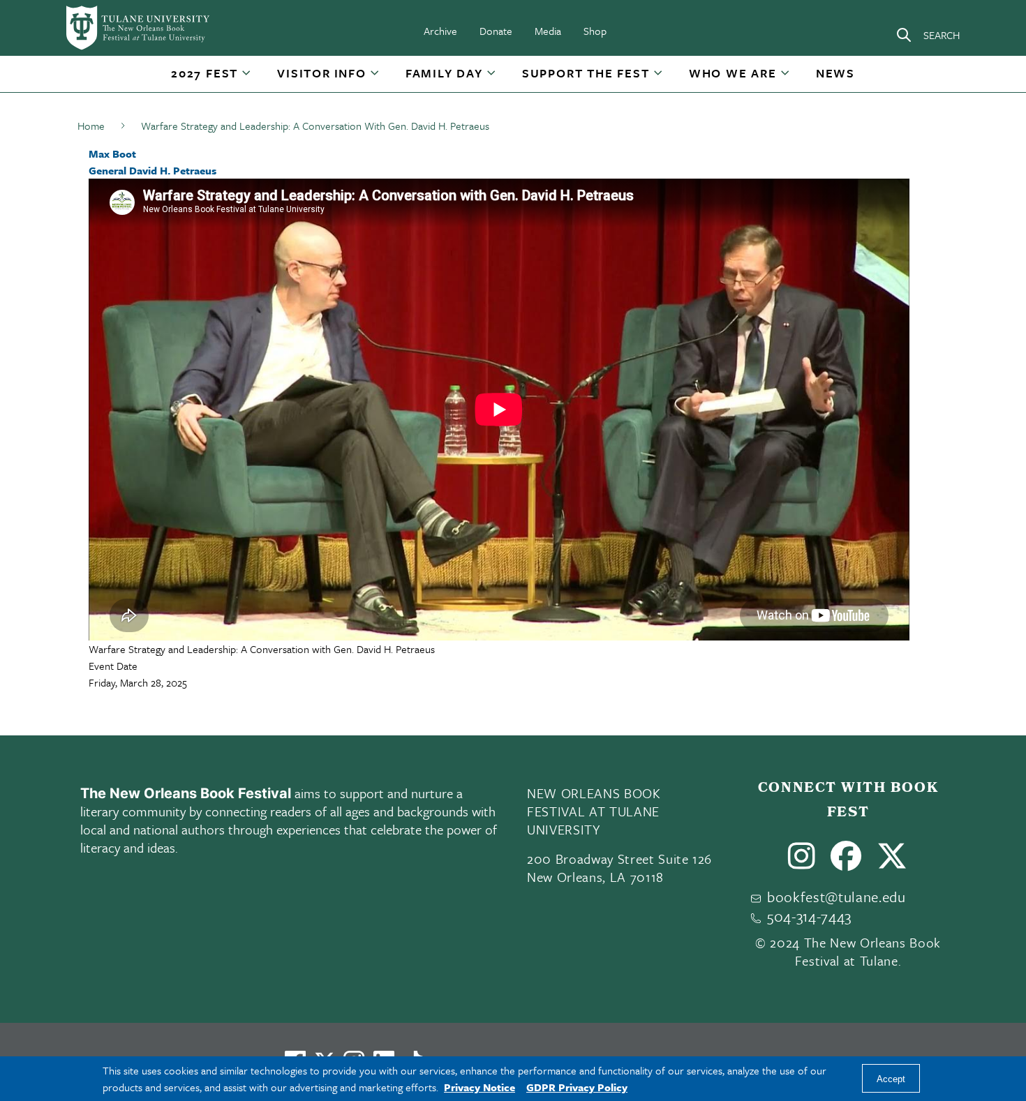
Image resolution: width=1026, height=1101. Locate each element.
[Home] (138, 28)
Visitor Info (321, 73)
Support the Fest (586, 73)
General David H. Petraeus (152, 170)
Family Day (444, 73)
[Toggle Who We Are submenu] (786, 78)
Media (548, 30)
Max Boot (112, 153)
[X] (892, 861)
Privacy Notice (479, 1087)
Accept (891, 1079)
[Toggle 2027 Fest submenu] (247, 78)
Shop (595, 30)
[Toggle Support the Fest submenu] (659, 78)
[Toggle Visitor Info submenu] (375, 78)
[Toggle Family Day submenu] (492, 78)
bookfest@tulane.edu (836, 896)
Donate (495, 30)
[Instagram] (802, 861)
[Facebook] (846, 861)
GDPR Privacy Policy (576, 1087)
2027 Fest (204, 73)
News (835, 73)
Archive (440, 30)
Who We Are (733, 73)
